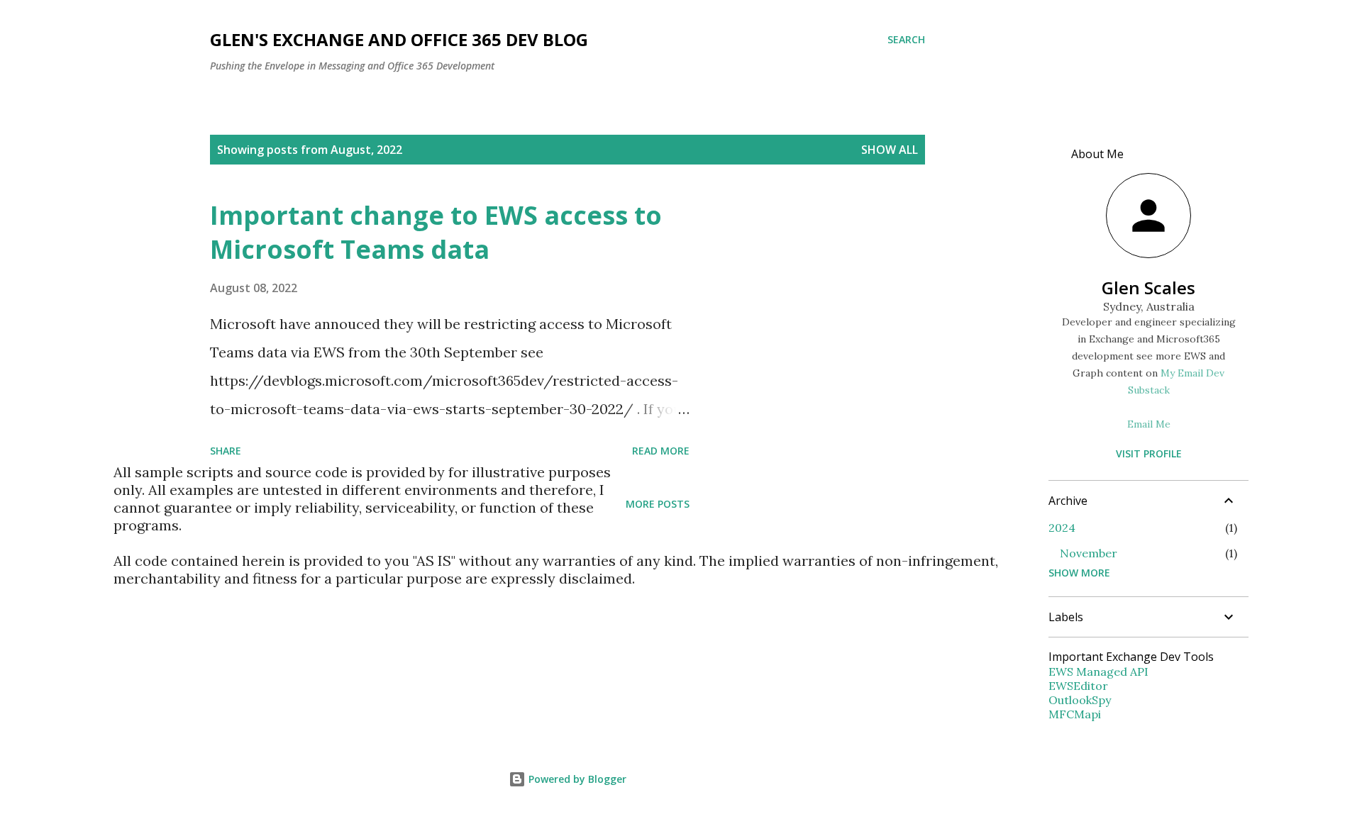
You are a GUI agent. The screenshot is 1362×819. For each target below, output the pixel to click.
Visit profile (1149, 453)
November (1088, 553)
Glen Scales (1148, 287)
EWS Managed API (1098, 671)
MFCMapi (1074, 714)
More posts (658, 504)
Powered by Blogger (576, 779)
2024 (1061, 527)
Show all (889, 149)
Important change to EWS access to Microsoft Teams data (436, 232)
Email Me (1148, 424)
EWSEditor (1078, 686)
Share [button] (225, 450)
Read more (661, 450)
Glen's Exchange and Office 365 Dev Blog (399, 39)
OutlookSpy (1079, 700)
